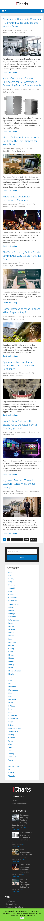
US (9, 770)
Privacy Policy (11, 904)
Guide (10, 652)
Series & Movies (14, 728)
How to (11, 674)
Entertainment (13, 620)
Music (10, 696)
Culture (11, 607)
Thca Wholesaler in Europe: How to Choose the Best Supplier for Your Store (21, 141)
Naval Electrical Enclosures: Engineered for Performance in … (22, 837)
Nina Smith (8, 30)
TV (9, 763)
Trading (11, 754)
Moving (11, 693)
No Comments (19, 33)
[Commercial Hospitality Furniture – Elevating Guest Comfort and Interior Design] (22, 46)
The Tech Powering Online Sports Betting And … (25, 883)
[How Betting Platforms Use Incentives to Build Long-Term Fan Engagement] (22, 448)
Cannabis (6, 151)
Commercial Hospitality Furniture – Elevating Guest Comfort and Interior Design (22, 23)
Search (22, 557)
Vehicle (11, 773)
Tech (33, 90)
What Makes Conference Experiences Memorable (16, 198)
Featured (11, 629)
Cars (10, 591)
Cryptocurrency (14, 604)
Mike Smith (8, 90)
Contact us (10, 901)
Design (11, 610)
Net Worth (12, 700)
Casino (5, 266)
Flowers (11, 636)
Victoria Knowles (10, 204)
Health (5, 376)
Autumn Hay (9, 149)
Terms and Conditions (14, 907)
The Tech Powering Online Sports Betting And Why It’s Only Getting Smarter (22, 256)
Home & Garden (14, 671)
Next (33, 540)
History (11, 658)
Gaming (11, 649)
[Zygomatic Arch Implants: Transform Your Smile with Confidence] (22, 389)
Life (9, 684)
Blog (10, 582)
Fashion (11, 626)
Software (12, 738)
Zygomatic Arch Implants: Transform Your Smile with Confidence (18, 365)
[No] (41, 915)
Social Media (13, 731)
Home (10, 668)
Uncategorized (14, 766)
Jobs (10, 677)
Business (6, 33)
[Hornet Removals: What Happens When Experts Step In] (22, 332)
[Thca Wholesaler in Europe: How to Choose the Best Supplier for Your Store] (22, 164)
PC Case (11, 706)
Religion (11, 722)
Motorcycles (13, 690)
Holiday (11, 665)
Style (10, 744)
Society (11, 735)
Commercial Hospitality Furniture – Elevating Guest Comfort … (20, 820)
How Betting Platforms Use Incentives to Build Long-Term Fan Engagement (20, 424)
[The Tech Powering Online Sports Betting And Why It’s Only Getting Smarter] (22, 279)
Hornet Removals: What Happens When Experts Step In (21, 310)
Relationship (13, 719)
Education (12, 617)
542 (26, 539)
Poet (10, 712)
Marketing (12, 687)
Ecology (11, 614)
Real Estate (12, 715)
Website (11, 776)
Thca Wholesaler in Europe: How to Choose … (26, 853)
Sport (33, 432)
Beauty (11, 579)
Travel (5, 494)
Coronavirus (12, 601)
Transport (12, 757)
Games (11, 645)
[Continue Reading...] (10, 72)
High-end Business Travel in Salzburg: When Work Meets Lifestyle (19, 484)
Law (10, 680)
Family (10, 623)
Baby (10, 575)
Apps (10, 572)
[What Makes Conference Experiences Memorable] (22, 220)
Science (11, 725)
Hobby (11, 661)
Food (10, 639)
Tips (10, 750)
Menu (3, 11)
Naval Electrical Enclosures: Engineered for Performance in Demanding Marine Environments (22, 82)
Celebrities (12, 598)
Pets (10, 709)
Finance (11, 633)
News (10, 703)
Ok (22, 918)
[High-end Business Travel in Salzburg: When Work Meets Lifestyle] (22, 507)
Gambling (12, 642)
